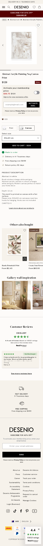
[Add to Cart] (25, 259)
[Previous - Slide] (3, 45)
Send (21, 455)
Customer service (30, 474)
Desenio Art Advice (30, 470)
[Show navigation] (3, 7)
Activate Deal (33, 104)
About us (16, 470)
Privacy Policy (20, 111)
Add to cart (21, 145)
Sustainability (14, 483)
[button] (33, 535)
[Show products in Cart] (39, 7)
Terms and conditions (31, 483)
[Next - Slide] (40, 45)
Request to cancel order (30, 495)
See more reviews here (21, 373)
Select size (6, 134)
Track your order (29, 478)
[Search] (8, 7)
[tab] (5, 69)
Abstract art (15, 20)
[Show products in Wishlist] (34, 7)
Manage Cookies (29, 501)
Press (18, 474)
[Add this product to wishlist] (38, 25)
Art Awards (15, 500)
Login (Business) (13, 504)
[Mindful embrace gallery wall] (16, 295)
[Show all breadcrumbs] (4, 20)
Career (17, 478)
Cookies (26, 487)
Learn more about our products (21, 208)
